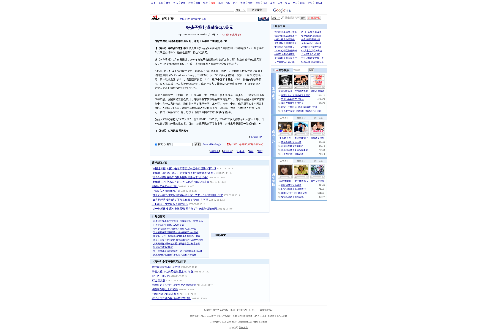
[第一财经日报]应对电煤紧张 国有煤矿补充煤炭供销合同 (184, 208)
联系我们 (226, 316)
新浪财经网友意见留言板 (216, 310)
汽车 (228, 3)
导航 (310, 3)
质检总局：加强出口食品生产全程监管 (174, 285)
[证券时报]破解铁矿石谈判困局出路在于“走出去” (180, 177)
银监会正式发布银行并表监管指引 (171, 298)
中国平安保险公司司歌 (165, 186)
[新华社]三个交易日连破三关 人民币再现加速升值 (180, 182)
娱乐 (175, 3)
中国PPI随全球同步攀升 (165, 294)
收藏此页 (227, 151)
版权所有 (243, 327)
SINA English (260, 316)
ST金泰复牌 (158, 280)
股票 (190, 3)
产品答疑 (282, 316)
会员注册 (272, 316)
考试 (265, 3)
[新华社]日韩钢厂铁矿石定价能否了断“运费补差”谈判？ (184, 173)
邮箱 (302, 3)
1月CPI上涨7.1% (161, 276)
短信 (287, 3)
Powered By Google (212, 144)
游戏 (243, 3)
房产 (235, 3)
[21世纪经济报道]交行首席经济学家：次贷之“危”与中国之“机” (187, 195)
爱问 (295, 3)
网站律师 (247, 316)
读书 (257, 3)
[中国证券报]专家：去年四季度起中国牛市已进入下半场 (184, 168)
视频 (220, 3)
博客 (205, 3)
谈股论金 (214, 151)
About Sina (205, 316)
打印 (251, 151)
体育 (168, 3)
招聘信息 (237, 316)
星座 (272, 3)
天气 (280, 3)
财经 (183, 3)
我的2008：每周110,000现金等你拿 (245, 144)
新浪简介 (194, 316)
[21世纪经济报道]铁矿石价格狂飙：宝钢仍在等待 (180, 199)
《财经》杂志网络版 (231, 34)
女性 (250, 3)
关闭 (260, 151)
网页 (160, 144)
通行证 (319, 3)
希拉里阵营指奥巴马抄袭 (166, 267)
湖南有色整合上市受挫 (165, 289)
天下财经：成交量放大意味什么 (170, 204)
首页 (153, 3)
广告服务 (216, 316)
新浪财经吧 (256, 137)
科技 (198, 3)
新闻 (161, 3)
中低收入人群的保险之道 (166, 190)
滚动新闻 (195, 18)
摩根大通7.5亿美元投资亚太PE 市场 (172, 271)
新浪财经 (184, 18)
